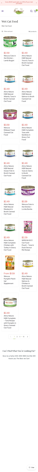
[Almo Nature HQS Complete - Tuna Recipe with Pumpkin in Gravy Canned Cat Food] (10, 302)
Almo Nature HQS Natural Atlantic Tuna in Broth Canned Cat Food (10, 96)
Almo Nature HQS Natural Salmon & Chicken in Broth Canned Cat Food (27, 282)
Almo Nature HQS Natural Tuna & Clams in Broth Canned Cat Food (27, 172)
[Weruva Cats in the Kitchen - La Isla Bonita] (28, 191)
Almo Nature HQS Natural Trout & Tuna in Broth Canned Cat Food (27, 60)
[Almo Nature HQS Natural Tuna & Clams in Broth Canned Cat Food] (28, 152)
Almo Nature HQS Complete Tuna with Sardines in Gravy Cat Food (27, 134)
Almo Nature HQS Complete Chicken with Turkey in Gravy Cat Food (10, 245)
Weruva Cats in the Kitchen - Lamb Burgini (10, 58)
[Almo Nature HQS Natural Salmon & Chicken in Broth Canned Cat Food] (28, 263)
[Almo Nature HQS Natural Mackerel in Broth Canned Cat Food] (10, 191)
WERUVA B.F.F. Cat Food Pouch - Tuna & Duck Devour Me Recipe (28, 245)
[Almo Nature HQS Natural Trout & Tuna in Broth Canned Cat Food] (28, 42)
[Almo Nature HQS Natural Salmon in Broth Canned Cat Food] (28, 78)
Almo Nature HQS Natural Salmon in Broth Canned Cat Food (28, 96)
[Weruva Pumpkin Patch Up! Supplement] (10, 263)
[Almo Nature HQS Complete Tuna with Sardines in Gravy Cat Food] (28, 114)
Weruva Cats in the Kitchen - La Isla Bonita (28, 206)
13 (23, 337)
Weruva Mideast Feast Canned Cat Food (9, 131)
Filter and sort (8, 31)
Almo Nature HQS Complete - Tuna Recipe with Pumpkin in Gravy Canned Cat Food (10, 322)
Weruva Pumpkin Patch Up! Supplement (9, 280)
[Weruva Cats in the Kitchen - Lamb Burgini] (10, 42)
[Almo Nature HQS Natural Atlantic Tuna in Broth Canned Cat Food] (10, 78)
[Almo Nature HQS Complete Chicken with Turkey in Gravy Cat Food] (10, 227)
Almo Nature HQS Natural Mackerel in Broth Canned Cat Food (9, 209)
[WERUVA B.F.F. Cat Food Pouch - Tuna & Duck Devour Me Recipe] (28, 227)
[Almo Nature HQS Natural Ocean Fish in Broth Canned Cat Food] (10, 152)
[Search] (31, 11)
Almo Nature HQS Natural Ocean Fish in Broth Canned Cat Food (9, 171)
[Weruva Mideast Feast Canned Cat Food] (10, 114)
